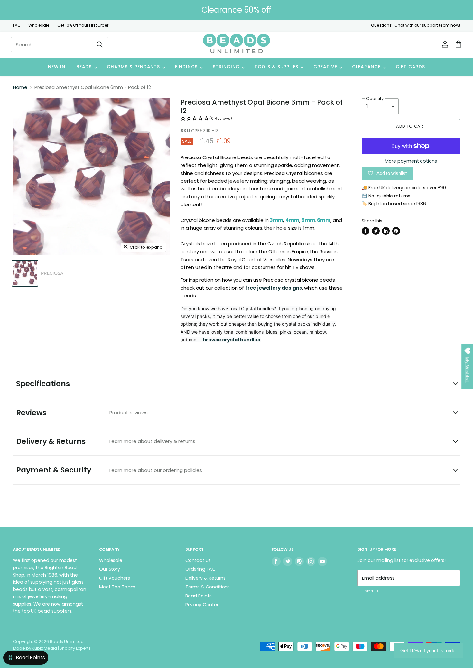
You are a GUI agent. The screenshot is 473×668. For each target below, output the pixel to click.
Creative (326, 67)
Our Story (109, 569)
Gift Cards (410, 67)
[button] (262, 119)
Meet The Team (117, 587)
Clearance (367, 67)
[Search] (99, 44)
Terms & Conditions (207, 587)
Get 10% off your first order (428, 650)
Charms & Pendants (134, 67)
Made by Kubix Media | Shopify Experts (52, 648)
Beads (84, 67)
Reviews (82, 412)
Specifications (43, 383)
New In (56, 67)
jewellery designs (279, 287)
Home (20, 87)
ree (252, 287)
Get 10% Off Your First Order (82, 25)
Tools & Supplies (277, 67)
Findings (187, 67)
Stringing (227, 67)
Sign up (371, 591)
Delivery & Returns (105, 441)
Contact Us (198, 560)
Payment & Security (109, 470)
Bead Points (198, 596)
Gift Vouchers (114, 578)
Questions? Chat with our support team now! (415, 25)
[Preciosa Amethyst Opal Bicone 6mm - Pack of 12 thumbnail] (25, 273)
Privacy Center (201, 604)
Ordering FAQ (200, 569)
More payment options (411, 161)
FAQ (17, 25)
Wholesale (39, 25)
